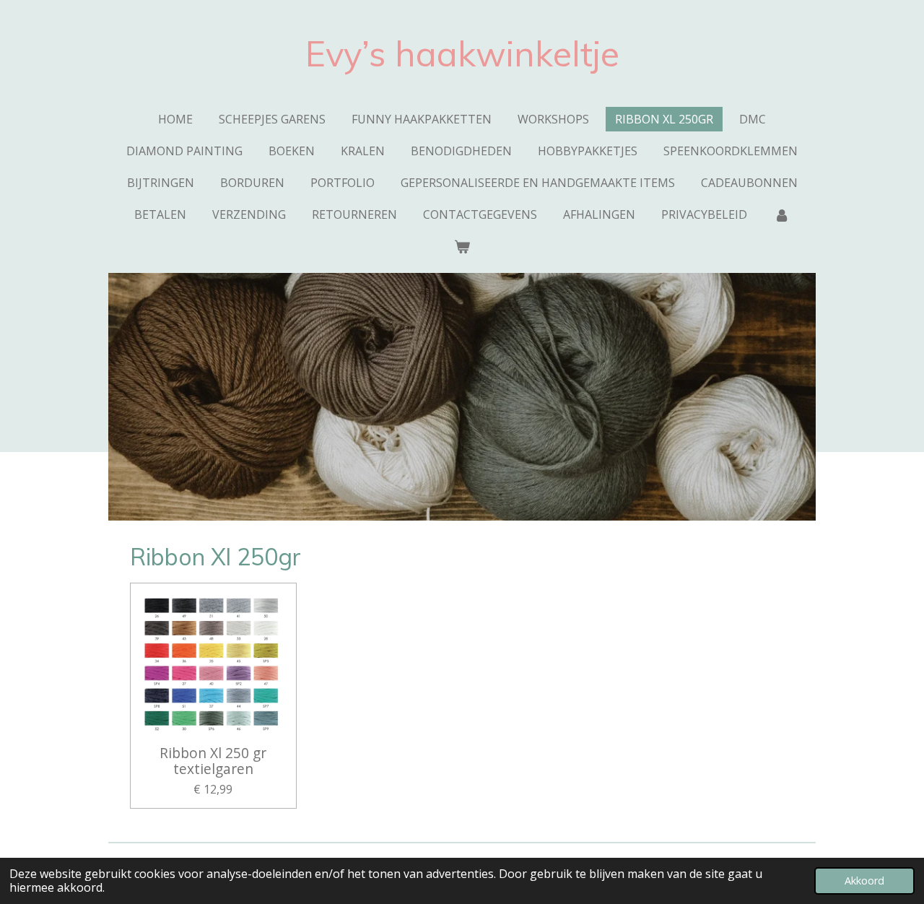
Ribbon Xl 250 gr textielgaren (213, 761)
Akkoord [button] (864, 880)
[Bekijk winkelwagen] (462, 246)
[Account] (781, 214)
